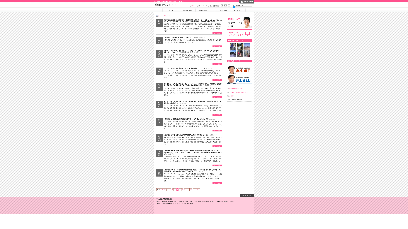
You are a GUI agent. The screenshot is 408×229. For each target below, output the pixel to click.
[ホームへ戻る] (170, 10)
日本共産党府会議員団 (235, 88)
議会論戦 (196, 37)
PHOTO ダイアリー (234, 41)
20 (191, 189)
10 (187, 189)
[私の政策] (237, 10)
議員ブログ (167, 16)
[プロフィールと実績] (220, 10)
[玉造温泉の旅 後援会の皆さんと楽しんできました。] (247, 49)
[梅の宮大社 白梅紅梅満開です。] (233, 56)
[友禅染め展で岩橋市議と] (247, 56)
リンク (194, 6)
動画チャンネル (232, 61)
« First (163, 189)
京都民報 (231, 96)
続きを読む (217, 33)
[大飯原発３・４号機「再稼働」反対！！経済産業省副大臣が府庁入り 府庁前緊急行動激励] (240, 49)
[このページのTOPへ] (247, 196)
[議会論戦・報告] (187, 10)
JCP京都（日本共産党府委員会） (238, 92)
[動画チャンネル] (204, 10)
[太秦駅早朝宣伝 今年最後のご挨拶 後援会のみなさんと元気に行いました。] (240, 56)
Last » (197, 189)
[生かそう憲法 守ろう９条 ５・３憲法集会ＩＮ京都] (233, 49)
